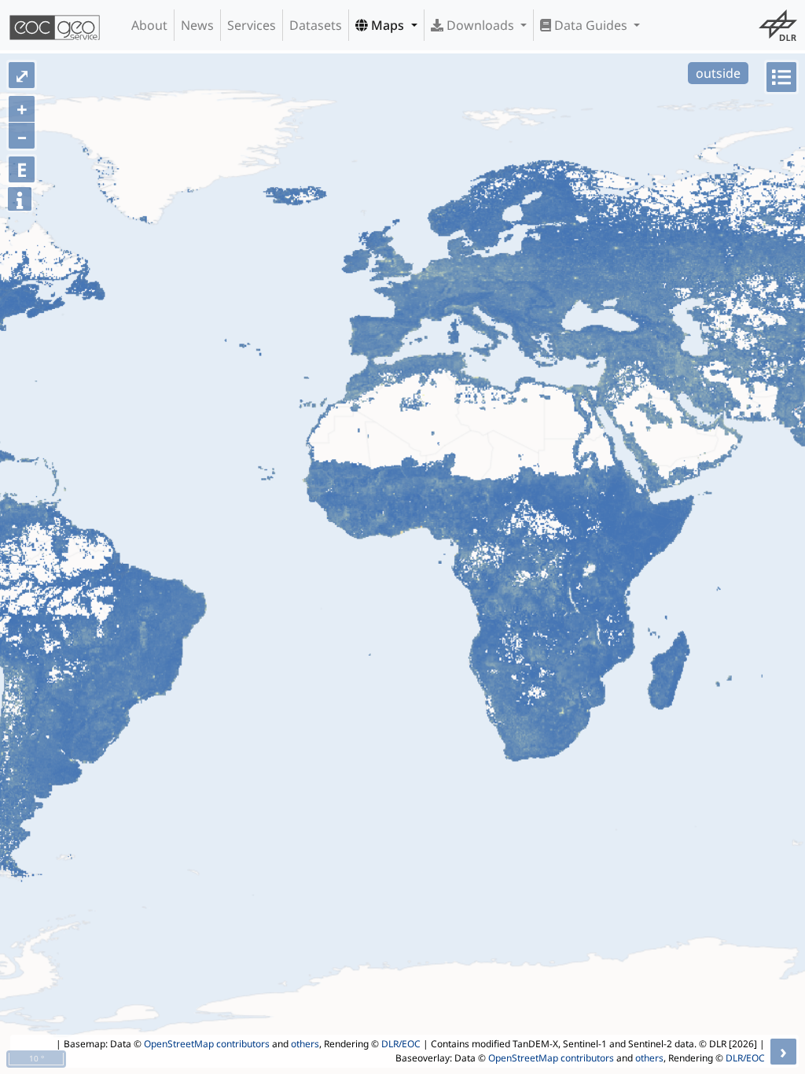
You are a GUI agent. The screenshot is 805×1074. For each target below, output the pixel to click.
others (305, 1043)
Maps (387, 25)
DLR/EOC (401, 1043)
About (149, 25)
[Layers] (781, 77)
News (197, 25)
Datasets (315, 25)
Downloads (480, 25)
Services (251, 25)
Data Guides (590, 25)
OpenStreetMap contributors (207, 1043)
